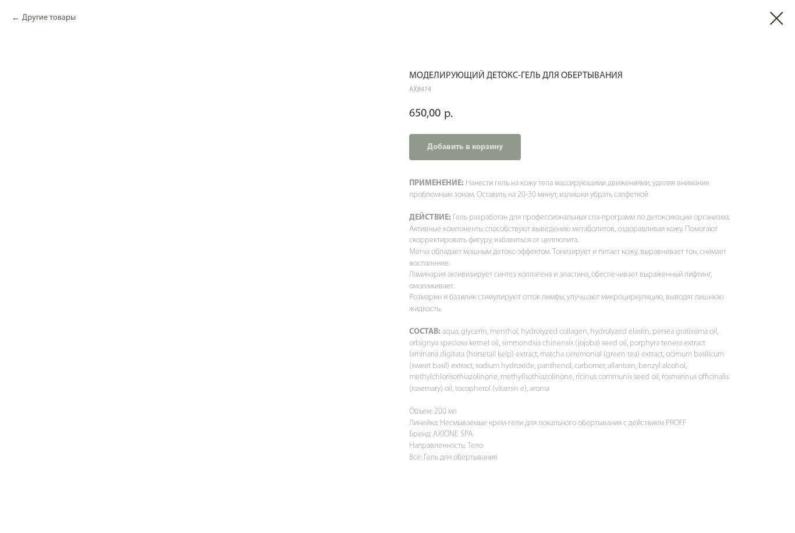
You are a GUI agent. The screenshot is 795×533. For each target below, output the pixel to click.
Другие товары (49, 17)
